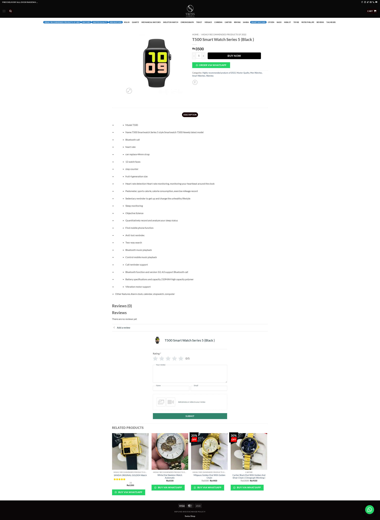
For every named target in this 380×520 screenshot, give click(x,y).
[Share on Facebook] (195, 82)
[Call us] (373, 2)
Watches (86, 22)
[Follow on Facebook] (362, 2)
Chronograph (187, 22)
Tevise (296, 22)
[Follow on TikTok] (368, 2)
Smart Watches (258, 22)
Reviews (320, 22)
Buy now (234, 55)
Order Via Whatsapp (212, 65)
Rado (279, 22)
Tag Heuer (330, 22)
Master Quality (100, 22)
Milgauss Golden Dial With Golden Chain (209, 476)
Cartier (228, 22)
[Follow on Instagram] (365, 2)
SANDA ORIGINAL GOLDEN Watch (130, 475)
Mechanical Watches (151, 22)
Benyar (237, 22)
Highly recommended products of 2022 (62, 22)
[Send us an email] (371, 2)
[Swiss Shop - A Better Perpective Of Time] (190, 11)
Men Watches (116, 22)
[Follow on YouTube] (376, 2)
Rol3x (126, 22)
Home (195, 34)
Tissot (199, 22)
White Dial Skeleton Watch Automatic (169, 476)
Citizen (271, 22)
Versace (208, 22)
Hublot (287, 22)
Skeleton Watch (170, 22)
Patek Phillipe (307, 22)
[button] (4, 11)
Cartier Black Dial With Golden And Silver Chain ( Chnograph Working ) (248, 476)
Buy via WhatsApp (130, 492)
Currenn (218, 22)
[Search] (10, 11)
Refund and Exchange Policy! (190, 512)
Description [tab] (190, 115)
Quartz (135, 22)
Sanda (246, 22)
